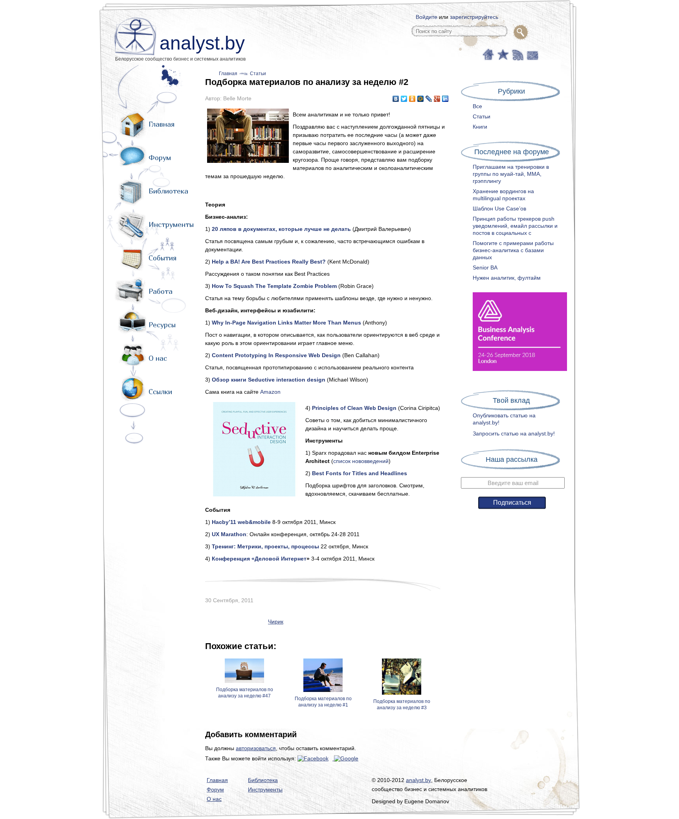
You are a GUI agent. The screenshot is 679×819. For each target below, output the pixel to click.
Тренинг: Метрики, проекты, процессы (265, 546)
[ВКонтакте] (396, 99)
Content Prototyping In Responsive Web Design (276, 355)
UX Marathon (229, 534)
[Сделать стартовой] (488, 54)
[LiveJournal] (429, 99)
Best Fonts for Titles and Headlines (359, 473)
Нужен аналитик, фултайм (507, 278)
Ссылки (160, 391)
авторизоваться (256, 748)
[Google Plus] (437, 99)
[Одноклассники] (412, 99)
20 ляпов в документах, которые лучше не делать (281, 229)
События (162, 258)
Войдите (426, 17)
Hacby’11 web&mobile (241, 522)
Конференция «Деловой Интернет (259, 558)
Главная (161, 124)
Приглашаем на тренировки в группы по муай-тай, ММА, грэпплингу (511, 174)
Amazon (270, 392)
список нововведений (361, 461)
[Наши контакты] (531, 54)
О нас (158, 358)
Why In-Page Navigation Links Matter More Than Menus (286, 322)
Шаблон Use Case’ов (499, 208)
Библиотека (168, 191)
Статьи (258, 73)
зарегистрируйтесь (474, 17)
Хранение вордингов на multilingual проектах (503, 194)
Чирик (275, 621)
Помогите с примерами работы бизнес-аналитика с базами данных (513, 250)
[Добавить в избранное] (502, 54)
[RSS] (517, 54)
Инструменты (171, 224)
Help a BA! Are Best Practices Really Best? (269, 261)
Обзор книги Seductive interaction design (268, 379)
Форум (160, 157)
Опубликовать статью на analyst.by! (504, 419)
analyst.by (202, 43)
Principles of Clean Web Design (354, 408)
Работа (161, 291)
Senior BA (485, 267)
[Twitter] (404, 99)
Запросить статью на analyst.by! (514, 433)
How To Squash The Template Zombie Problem (274, 286)
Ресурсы (162, 325)
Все (477, 106)
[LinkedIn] (445, 99)
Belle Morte (237, 98)
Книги (480, 127)
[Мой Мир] (421, 99)
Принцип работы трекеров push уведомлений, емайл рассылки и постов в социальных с (515, 226)
